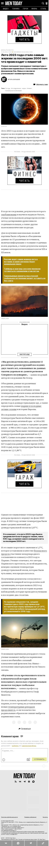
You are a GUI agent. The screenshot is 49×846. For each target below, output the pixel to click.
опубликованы (8, 214)
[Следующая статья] (24, 766)
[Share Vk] (6, 843)
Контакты (45, 817)
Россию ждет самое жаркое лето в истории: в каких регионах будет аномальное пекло (21, 261)
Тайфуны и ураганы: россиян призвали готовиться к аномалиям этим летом (22, 270)
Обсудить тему (42, 84)
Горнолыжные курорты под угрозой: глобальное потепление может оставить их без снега (24, 278)
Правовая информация (30, 817)
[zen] (29, 782)
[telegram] (24, 782)
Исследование (16, 88)
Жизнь (3, 50)
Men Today (13, 3)
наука (24, 88)
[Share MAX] (18, 843)
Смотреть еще (24, 354)
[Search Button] (43, 3)
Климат (29, 88)
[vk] (20, 782)
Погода (7, 88)
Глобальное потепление (13, 90)
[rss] (16, 782)
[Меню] (2, 3)
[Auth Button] (46, 3)
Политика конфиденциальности (9, 817)
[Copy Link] (43, 843)
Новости (10, 50)
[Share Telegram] (30, 843)
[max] (33, 782)
